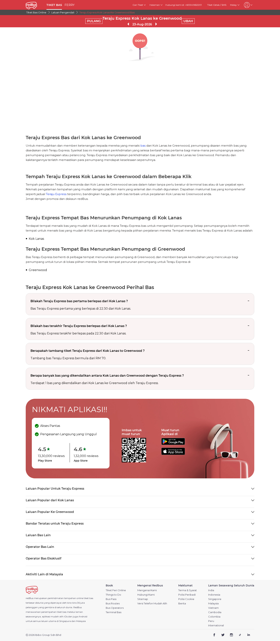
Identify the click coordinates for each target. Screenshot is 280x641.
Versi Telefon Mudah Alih (152, 603)
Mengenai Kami (147, 590)
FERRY (69, 5)
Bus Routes (113, 603)
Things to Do (113, 594)
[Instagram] (231, 635)
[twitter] (223, 635)
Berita (182, 603)
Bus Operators (115, 608)
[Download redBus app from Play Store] (173, 444)
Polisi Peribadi (187, 594)
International (216, 625)
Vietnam (213, 608)
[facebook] (214, 635)
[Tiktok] (240, 635)
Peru (211, 621)
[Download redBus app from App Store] (173, 454)
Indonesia (214, 594)
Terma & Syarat (187, 590)
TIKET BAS (54, 5)
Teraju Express (56, 194)
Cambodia (214, 612)
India (211, 590)
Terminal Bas (113, 612)
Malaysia (213, 603)
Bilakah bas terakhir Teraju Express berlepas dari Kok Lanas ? (78, 326)
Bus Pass (111, 599)
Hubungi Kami (146, 594)
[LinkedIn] (248, 635)
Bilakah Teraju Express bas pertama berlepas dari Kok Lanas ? (79, 301)
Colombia (214, 616)
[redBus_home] (35, 5)
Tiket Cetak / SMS (216, 4)
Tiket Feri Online (116, 590)
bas (143, 145)
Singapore (214, 599)
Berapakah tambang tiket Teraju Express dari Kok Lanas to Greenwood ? (87, 351)
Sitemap (142, 599)
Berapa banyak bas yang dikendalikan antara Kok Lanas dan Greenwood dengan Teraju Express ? (107, 375)
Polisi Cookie (186, 599)
